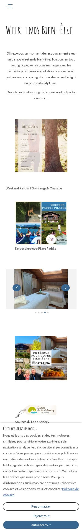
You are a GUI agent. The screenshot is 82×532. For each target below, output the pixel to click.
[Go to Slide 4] (45, 312)
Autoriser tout (41, 525)
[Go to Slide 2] (38, 312)
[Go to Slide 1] (35, 312)
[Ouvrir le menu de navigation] (9, 6)
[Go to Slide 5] (48, 312)
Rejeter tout (41, 516)
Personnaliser (41, 506)
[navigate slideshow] (17, 287)
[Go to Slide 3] (41, 312)
